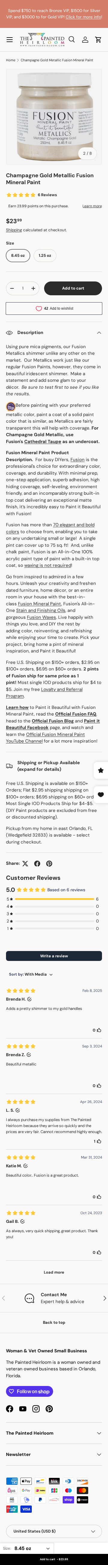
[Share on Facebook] (37, 864)
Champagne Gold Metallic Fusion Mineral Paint (57, 60)
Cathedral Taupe (42, 442)
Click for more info (83, 17)
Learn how (17, 707)
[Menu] (9, 39)
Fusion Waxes (41, 617)
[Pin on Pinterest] (49, 864)
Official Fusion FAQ (75, 714)
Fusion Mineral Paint (39, 604)
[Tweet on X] (25, 864)
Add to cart (73, 288)
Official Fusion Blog (53, 721)
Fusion (77, 460)
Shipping (14, 229)
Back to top (54, 1322)
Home (10, 60)
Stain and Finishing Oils (40, 610)
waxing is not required (47, 565)
